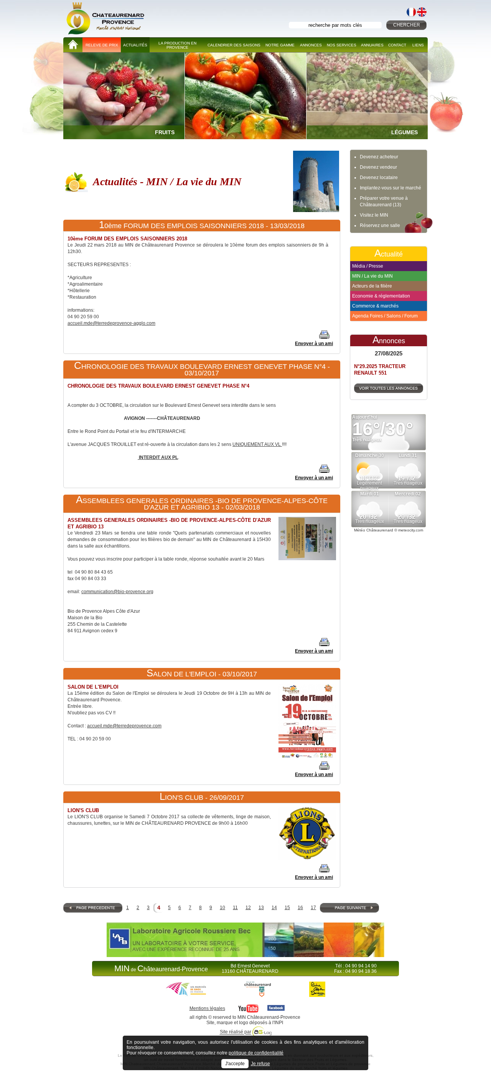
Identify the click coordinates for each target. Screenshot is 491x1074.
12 (248, 907)
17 (313, 907)
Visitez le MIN (374, 215)
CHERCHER (406, 25)
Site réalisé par (235, 1032)
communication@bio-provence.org (117, 591)
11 (235, 907)
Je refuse (260, 1063)
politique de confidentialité (256, 1053)
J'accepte (235, 1063)
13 (261, 907)
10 (222, 907)
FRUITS (165, 132)
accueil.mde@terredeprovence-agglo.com (111, 323)
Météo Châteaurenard (373, 530)
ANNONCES (311, 45)
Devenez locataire (379, 177)
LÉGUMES (404, 132)
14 (274, 907)
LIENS (418, 45)
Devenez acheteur (379, 157)
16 (300, 907)
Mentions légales (207, 1008)
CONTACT (397, 45)
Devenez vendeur (378, 167)
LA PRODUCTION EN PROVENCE (177, 45)
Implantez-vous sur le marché (390, 188)
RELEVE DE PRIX (102, 45)
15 (287, 907)
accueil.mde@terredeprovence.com (124, 726)
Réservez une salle (380, 225)
